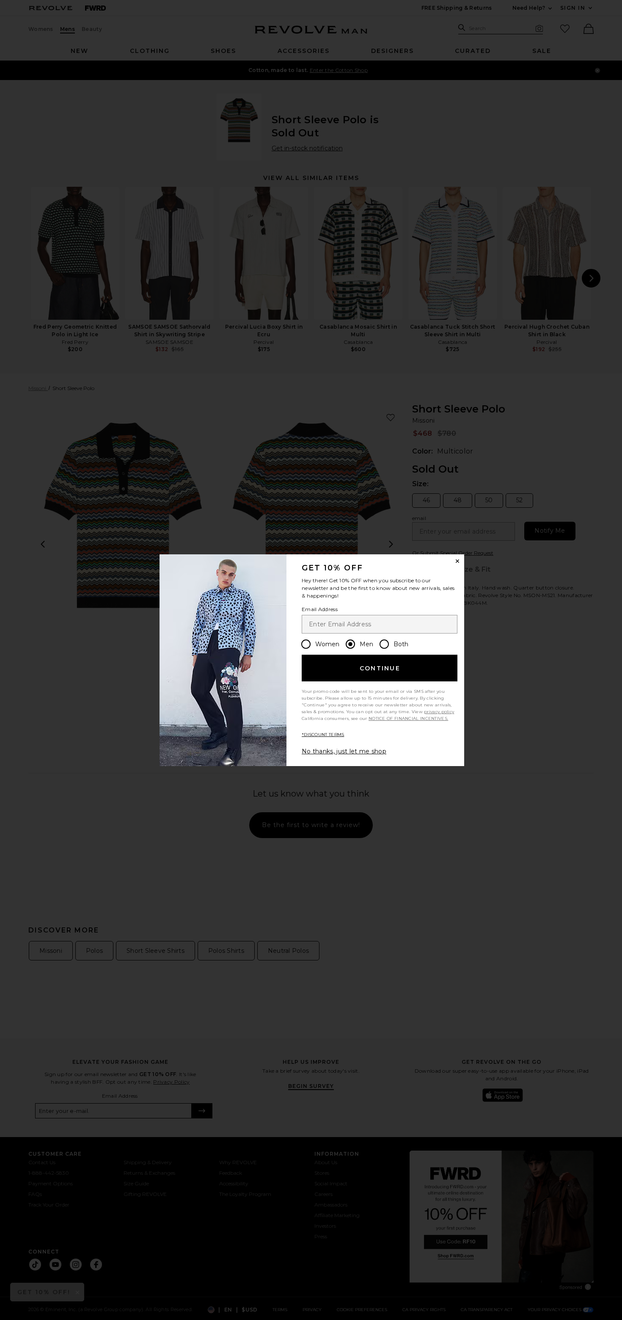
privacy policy (439, 711)
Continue (380, 668)
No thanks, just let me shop (344, 751)
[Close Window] (457, 561)
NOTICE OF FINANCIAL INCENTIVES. (408, 718)
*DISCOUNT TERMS (323, 734)
